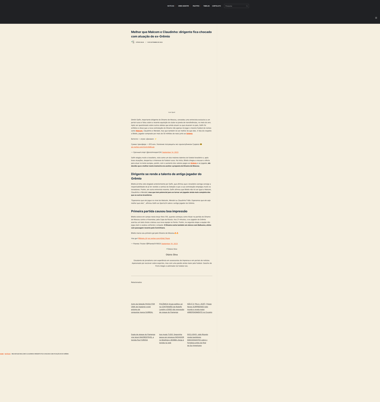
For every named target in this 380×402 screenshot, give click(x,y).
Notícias (7, 354)
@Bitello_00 (142, 238)
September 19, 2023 (169, 244)
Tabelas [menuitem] (206, 6)
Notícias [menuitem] (170, 6)
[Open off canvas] (376, 18)
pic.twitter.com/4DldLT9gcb (159, 238)
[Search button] (247, 6)
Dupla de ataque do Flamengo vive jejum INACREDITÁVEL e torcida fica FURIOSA (143, 337)
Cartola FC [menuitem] (216, 6)
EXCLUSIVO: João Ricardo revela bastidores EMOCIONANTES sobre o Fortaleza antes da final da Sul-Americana (197, 340)
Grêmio (189, 134)
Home (2, 354)
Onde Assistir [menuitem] (183, 6)
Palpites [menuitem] (196, 6)
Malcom (139, 131)
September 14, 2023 (170, 152)
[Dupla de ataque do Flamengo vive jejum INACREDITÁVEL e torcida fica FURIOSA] (143, 324)
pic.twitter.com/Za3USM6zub (142, 147)
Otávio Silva (172, 254)
